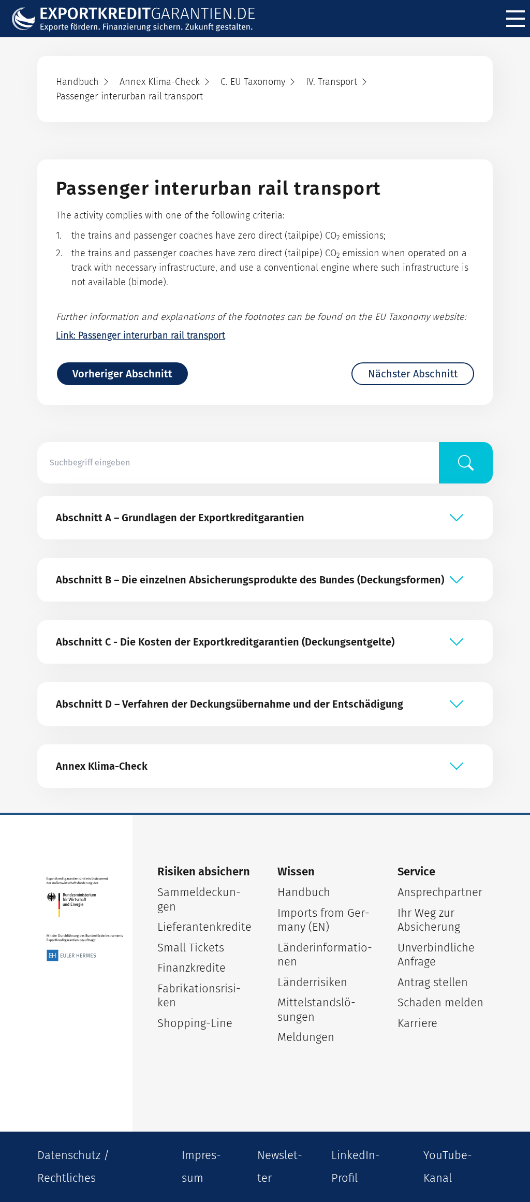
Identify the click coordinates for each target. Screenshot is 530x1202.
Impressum (201, 1166)
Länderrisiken (312, 982)
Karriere (417, 1023)
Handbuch (303, 892)
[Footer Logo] (84, 919)
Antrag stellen (433, 982)
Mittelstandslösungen (316, 1009)
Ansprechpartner (440, 892)
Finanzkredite (191, 968)
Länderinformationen (324, 955)
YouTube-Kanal (447, 1166)
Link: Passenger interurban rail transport (140, 335)
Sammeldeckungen (199, 899)
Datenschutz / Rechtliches (73, 1166)
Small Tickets (190, 948)
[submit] (466, 462)
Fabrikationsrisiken (199, 995)
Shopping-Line (194, 1023)
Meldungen (305, 1037)
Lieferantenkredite (204, 927)
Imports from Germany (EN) (323, 920)
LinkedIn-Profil (355, 1166)
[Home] (140, 19)
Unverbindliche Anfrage (436, 955)
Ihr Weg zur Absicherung (429, 920)
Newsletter (279, 1166)
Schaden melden (440, 1002)
